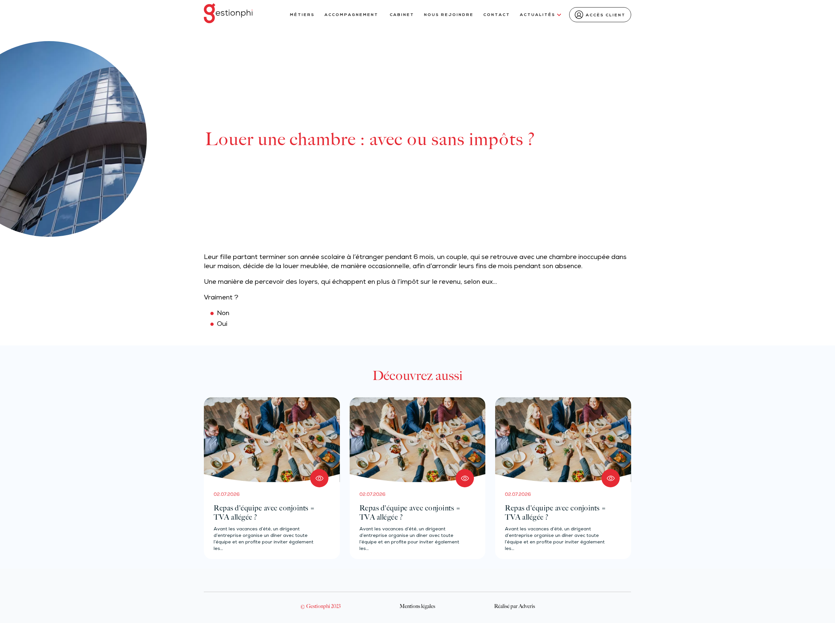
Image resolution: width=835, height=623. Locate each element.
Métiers (302, 15)
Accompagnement (352, 15)
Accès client (606, 15)
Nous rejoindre (449, 15)
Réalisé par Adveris (514, 606)
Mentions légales (417, 606)
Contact (496, 15)
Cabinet (402, 15)
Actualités (537, 15)
